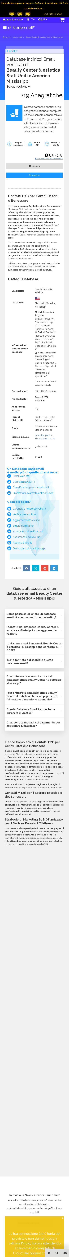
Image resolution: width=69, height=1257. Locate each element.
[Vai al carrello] (58, 20)
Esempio (36, 166)
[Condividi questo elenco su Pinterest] (44, 568)
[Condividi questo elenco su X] (35, 568)
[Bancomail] (21, 30)
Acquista (36, 175)
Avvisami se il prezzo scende (50, 159)
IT (31, 19)
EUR (42, 19)
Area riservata (13, 19)
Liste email (17, 37)
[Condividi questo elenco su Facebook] (26, 568)
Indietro (12, 51)
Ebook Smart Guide (45, 438)
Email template (42, 435)
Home (7, 37)
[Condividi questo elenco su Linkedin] (54, 568)
